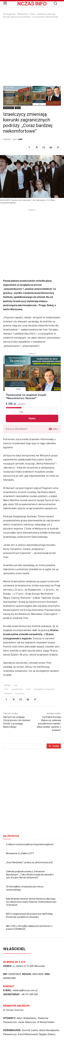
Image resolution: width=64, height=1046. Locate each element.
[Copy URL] (58, 147)
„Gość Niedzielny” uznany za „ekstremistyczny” (29, 862)
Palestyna (8, 693)
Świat (32, 14)
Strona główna (9, 14)
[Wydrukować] (51, 147)
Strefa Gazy (19, 693)
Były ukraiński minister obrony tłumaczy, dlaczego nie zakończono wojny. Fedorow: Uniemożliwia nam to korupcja (31, 901)
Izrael (28, 689)
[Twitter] (36, 147)
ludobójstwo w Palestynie (44, 689)
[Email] (43, 147)
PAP (15, 685)
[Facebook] (29, 147)
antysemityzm (17, 689)
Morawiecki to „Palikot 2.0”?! (20, 853)
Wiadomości (23, 14)
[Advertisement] (32, 52)
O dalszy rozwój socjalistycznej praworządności (30, 844)
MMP (20, 139)
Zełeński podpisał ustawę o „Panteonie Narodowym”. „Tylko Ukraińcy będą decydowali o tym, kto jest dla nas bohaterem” (30, 874)
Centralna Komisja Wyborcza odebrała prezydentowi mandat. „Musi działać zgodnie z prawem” (49, 724)
